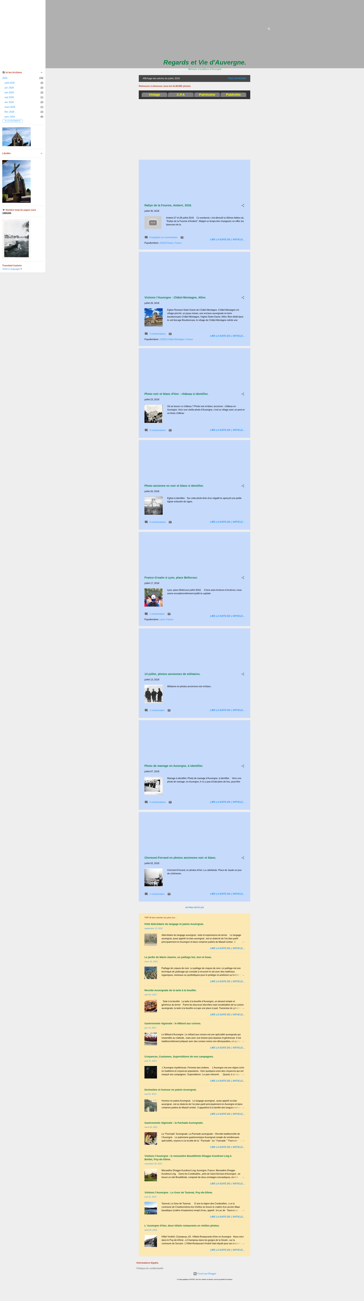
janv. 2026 (10, 116)
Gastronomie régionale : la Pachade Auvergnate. (173, 1122)
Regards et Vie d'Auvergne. (204, 62)
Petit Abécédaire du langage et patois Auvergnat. (174, 924)
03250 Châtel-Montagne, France (176, 339)
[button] (243, 206)
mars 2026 (10, 107)
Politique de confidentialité (149, 1268)
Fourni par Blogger (206, 1273)
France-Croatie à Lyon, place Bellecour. (171, 577)
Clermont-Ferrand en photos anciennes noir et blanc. (180, 857)
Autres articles (194, 907)
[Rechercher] (269, 29)
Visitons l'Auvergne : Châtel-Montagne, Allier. (175, 297)
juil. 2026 (9, 87)
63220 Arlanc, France (171, 243)
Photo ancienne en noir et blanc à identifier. (174, 485)
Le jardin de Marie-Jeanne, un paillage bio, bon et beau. (178, 957)
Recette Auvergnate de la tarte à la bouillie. (170, 990)
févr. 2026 (9, 112)
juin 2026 (9, 92)
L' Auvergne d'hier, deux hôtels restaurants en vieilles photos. (182, 1225)
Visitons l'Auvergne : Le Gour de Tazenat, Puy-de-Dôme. (178, 1192)
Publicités (233, 94)
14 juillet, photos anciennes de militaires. (172, 674)
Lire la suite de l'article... (227, 239)
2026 (4, 78)
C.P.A (181, 94)
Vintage (154, 94)
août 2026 (10, 83)
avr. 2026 (9, 102)
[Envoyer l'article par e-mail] (182, 238)
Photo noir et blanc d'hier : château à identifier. (176, 393)
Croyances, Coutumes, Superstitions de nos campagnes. (179, 1056)
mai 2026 (9, 97)
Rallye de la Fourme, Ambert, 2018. (168, 205)
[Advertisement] (317, 23)
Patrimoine (207, 94)
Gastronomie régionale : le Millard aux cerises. (172, 1023)
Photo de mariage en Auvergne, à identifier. (173, 765)
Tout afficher (237, 78)
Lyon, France (166, 619)
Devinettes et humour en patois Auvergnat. (170, 1089)
